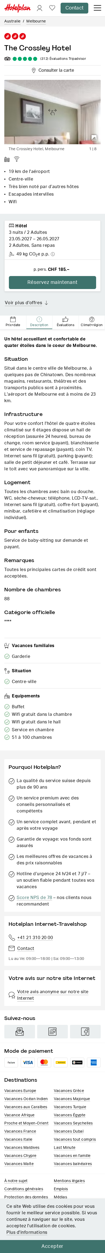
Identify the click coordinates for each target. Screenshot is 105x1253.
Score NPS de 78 (34, 898)
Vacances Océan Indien (26, 1099)
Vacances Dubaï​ (68, 1131)
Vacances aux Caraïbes (25, 1107)
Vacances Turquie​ (70, 1107)
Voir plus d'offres (23, 303)
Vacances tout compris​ (75, 1140)
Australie (12, 21)
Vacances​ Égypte (70, 1115)
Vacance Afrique (19, 1115)
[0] (52, 8)
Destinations (20, 1080)
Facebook (85, 1031)
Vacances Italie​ (18, 1140)
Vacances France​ (20, 1131)
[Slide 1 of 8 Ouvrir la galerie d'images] (52, 112)
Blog (52, 1031)
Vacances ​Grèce (69, 1091)
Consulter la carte (55, 70)
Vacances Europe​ (20, 1091)
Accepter (52, 1246)
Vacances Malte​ (19, 1164)
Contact (74, 8)
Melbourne (36, 21)
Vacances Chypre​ (20, 1156)
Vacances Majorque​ (72, 1099)
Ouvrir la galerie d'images (94, 138)
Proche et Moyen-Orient (26, 1123)
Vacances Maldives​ (22, 1148)
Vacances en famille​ (72, 1156)
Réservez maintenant (52, 282)
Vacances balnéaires (73, 1164)
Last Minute (65, 1148)
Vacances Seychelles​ (73, 1123)
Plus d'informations (26, 1232)
